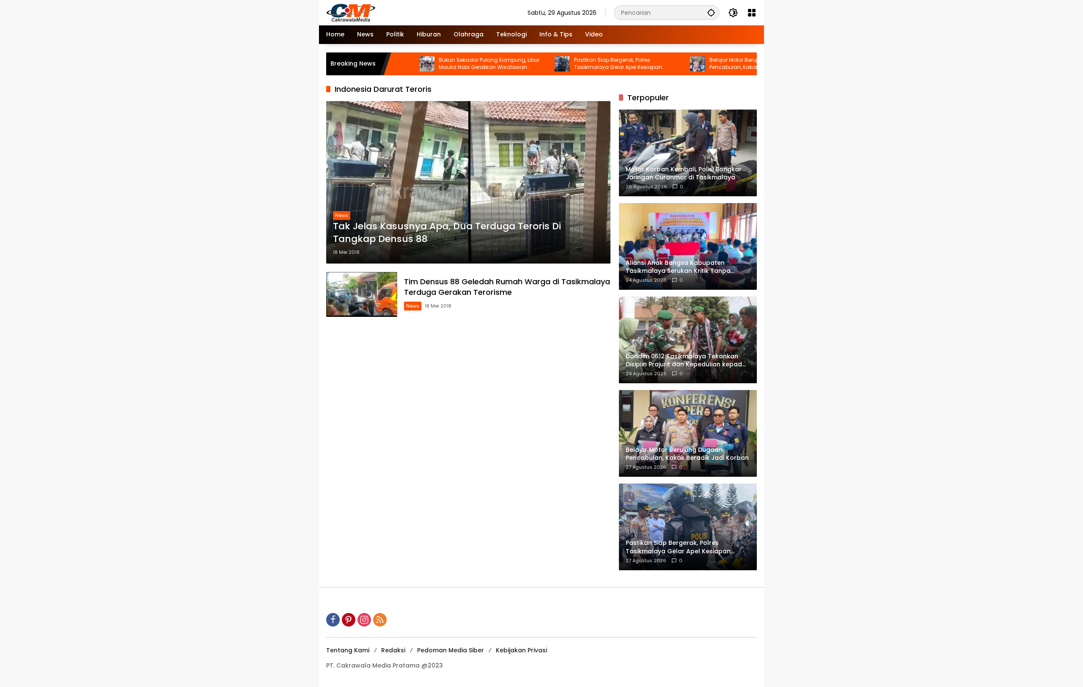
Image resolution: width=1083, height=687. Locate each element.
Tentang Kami (347, 650)
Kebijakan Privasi (521, 650)
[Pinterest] (348, 620)
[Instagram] (364, 620)
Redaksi (393, 650)
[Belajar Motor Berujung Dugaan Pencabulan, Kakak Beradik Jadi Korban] (661, 63)
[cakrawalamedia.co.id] (400, 12)
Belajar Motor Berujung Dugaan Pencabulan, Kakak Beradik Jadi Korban (724, 64)
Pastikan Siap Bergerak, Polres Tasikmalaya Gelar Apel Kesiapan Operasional (582, 64)
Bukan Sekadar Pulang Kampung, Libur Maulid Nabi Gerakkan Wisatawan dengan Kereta (453, 64)
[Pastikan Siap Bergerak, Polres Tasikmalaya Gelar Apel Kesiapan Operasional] (526, 63)
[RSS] (380, 620)
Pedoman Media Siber (450, 650)
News (341, 215)
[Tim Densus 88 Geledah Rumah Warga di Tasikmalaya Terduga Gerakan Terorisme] (361, 294)
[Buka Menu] (752, 13)
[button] (711, 12)
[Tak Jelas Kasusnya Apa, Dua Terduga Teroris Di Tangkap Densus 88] (468, 182)
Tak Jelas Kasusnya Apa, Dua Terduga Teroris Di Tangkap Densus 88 (447, 233)
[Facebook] (333, 620)
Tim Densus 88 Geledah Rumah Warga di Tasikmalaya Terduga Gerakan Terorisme (507, 286)
